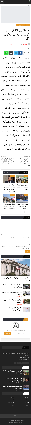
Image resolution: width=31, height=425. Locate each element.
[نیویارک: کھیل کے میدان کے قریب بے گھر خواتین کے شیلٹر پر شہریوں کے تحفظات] (26, 286)
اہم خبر (27, 25)
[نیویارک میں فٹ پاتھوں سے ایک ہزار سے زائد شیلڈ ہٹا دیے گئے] (22, 198)
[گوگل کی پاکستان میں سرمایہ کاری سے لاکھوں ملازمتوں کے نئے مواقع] (26, 309)
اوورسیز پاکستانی (21, 25)
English (26, 400)
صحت (13, 405)
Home (14, 415)
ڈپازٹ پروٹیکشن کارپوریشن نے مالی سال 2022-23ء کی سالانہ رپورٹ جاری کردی (7, 161)
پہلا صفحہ (26, 397)
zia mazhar (19, 422)
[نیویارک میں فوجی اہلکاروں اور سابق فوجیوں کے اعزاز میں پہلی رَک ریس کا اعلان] (9, 179)
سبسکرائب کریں (7, 333)
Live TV (12, 400)
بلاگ (27, 408)
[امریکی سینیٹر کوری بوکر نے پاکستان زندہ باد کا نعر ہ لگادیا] (22, 179)
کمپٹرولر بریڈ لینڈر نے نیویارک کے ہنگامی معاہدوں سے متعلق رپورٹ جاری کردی (23, 162)
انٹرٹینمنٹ (26, 402)
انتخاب (26, 175)
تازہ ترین (12, 397)
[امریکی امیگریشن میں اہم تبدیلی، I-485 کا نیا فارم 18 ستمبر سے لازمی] (26, 293)
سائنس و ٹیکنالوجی (11, 402)
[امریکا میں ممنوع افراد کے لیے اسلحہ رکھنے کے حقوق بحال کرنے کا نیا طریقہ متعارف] (15, 267)
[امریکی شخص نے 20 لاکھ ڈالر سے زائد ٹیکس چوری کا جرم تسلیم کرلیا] (9, 198)
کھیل (27, 405)
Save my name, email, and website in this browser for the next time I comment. (15, 247)
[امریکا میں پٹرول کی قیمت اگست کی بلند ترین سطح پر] (26, 301)
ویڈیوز (13, 408)
